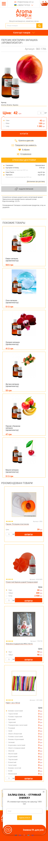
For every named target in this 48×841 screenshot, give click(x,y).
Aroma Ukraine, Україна (9, 105)
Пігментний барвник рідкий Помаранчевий (22, 582)
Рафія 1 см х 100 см (13, 703)
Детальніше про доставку (36, 181)
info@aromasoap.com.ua (25, 2)
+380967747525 (23, 5)
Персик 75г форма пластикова (17, 524)
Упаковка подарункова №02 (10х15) (19, 644)
